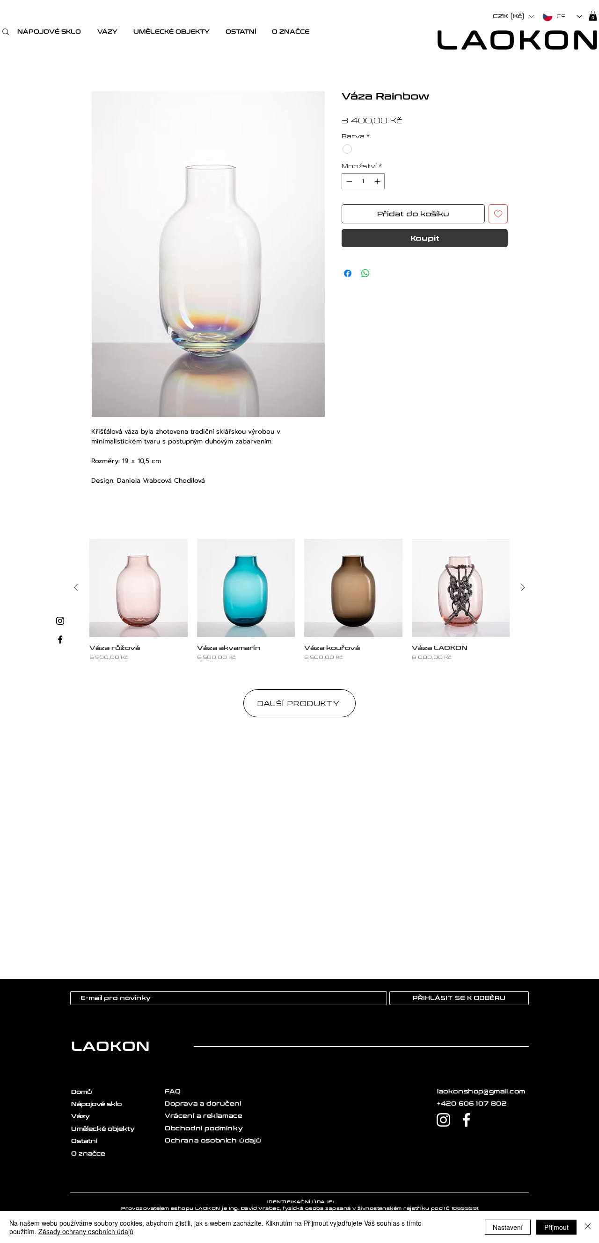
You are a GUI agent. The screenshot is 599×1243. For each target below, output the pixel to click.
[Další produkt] (523, 587)
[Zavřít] (587, 1227)
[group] (299, 600)
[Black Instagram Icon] (60, 620)
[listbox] (513, 16)
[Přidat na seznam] (498, 213)
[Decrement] (348, 181)
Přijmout (556, 1227)
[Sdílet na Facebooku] (347, 273)
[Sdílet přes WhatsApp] (365, 273)
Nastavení (508, 1227)
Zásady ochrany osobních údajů (85, 1231)
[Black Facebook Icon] (60, 639)
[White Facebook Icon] (466, 1120)
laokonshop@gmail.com (481, 1091)
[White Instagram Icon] (443, 1120)
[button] (49, 32)
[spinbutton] (363, 181)
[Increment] (378, 181)
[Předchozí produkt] (75, 587)
